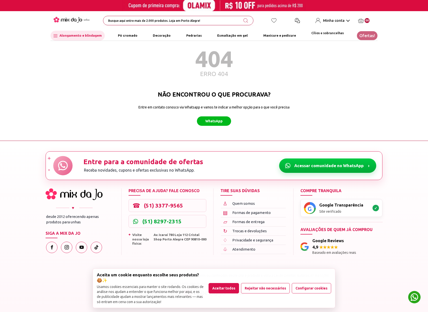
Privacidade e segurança (248, 240)
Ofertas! (367, 35)
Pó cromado (127, 35)
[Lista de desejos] (274, 20)
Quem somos (239, 203)
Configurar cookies (311, 288)
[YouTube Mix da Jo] (81, 247)
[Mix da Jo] (74, 194)
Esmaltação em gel (232, 35)
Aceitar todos (223, 288)
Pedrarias (194, 35)
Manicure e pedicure (279, 35)
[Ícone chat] (297, 20)
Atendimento (239, 249)
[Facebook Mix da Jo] (51, 247)
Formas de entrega (244, 222)
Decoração (162, 35)
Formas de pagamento (247, 212)
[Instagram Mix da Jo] (66, 247)
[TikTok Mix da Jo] (96, 247)
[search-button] (246, 20)
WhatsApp (214, 121)
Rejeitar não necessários (265, 288)
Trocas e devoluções (245, 231)
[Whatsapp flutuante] (414, 298)
